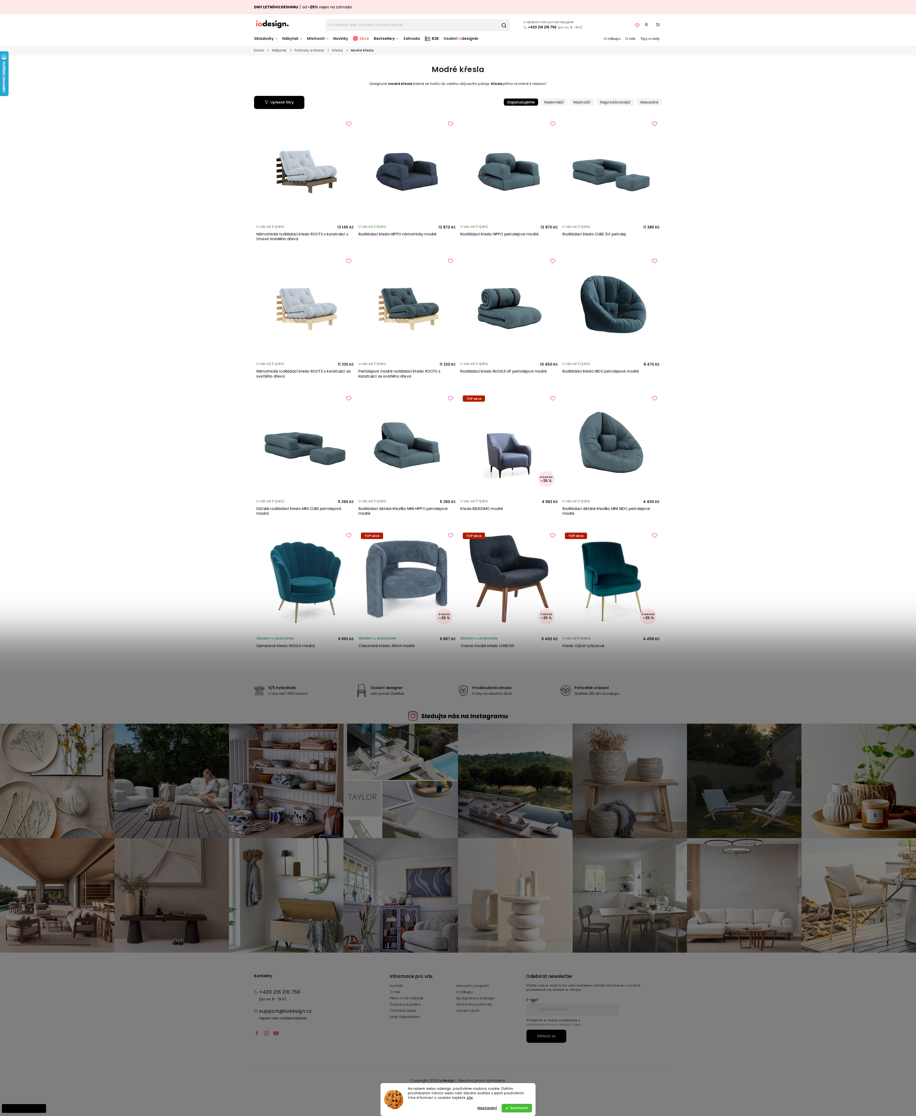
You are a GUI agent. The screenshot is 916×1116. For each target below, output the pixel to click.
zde (470, 1097)
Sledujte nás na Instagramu (464, 716)
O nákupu (464, 992)
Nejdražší (581, 102)
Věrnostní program (472, 985)
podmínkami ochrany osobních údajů (553, 1025)
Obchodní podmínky (474, 1004)
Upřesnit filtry (282, 102)
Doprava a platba (405, 1004)
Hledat (504, 25)
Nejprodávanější (615, 102)
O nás (395, 992)
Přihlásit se (546, 1036)
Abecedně (649, 102)
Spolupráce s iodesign (475, 998)
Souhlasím (519, 1108)
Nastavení (487, 1108)
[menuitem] (267, 41)
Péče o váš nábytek (406, 998)
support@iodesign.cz (285, 1011)
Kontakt (396, 985)
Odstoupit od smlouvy (24, 1108)
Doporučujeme (521, 102)
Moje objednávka (405, 1016)
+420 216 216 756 (542, 27)
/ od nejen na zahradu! (303, 7)
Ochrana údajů (403, 1010)
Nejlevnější (554, 102)
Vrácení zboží (467, 1010)
